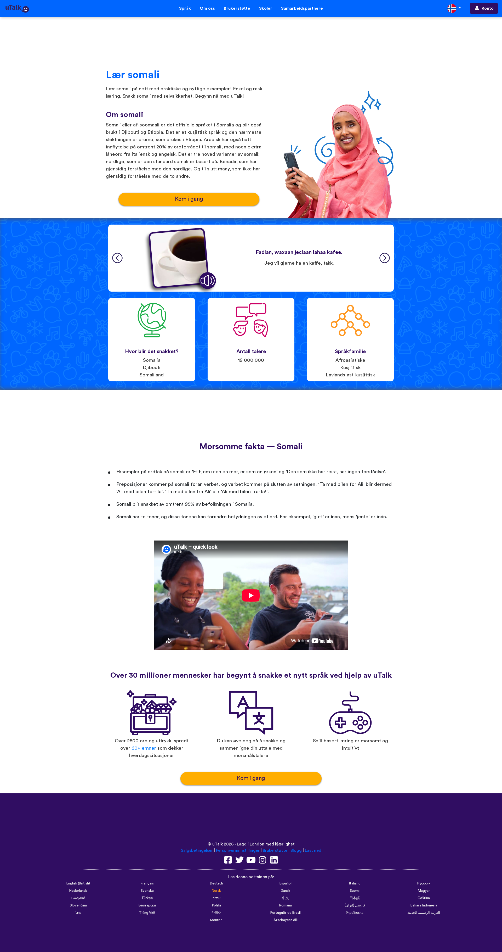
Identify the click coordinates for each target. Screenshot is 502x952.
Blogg (296, 850)
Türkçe (147, 898)
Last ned (313, 850)
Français (147, 883)
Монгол (216, 920)
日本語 (355, 898)
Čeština (424, 898)
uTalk (217, 844)
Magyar (424, 891)
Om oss (207, 8)
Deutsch (216, 883)
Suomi (355, 891)
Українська (354, 913)
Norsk (216, 891)
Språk (185, 8)
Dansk (285, 891)
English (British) (78, 883)
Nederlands (78, 891)
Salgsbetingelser (197, 850)
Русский (423, 883)
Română (285, 905)
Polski (216, 905)
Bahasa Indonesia (423, 905)
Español (285, 883)
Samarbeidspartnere (302, 8)
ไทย (78, 913)
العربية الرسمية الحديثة (423, 913)
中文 (285, 898)
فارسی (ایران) (355, 905)
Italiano (355, 883)
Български (147, 905)
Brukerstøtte (237, 8)
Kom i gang (189, 199)
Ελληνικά (78, 898)
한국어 (216, 913)
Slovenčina (78, 905)
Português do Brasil (285, 913)
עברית (216, 898)
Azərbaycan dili (285, 920)
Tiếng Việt (147, 913)
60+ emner (144, 748)
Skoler (265, 8)
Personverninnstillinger (238, 850)
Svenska (147, 891)
